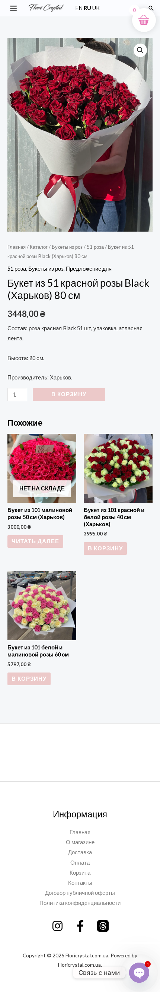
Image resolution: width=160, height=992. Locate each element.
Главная (16, 247)
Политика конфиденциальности (80, 903)
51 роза (95, 247)
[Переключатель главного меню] (13, 8)
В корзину (68, 394)
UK (96, 8)
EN (79, 8)
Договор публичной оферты (80, 893)
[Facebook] (80, 926)
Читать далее (35, 541)
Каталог (39, 247)
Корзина (80, 872)
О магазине (80, 842)
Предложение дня (89, 269)
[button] (151, 8)
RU (87, 8)
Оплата (80, 862)
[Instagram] (57, 926)
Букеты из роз (67, 247)
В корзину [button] (105, 548)
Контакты (80, 883)
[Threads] (103, 926)
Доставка (80, 852)
